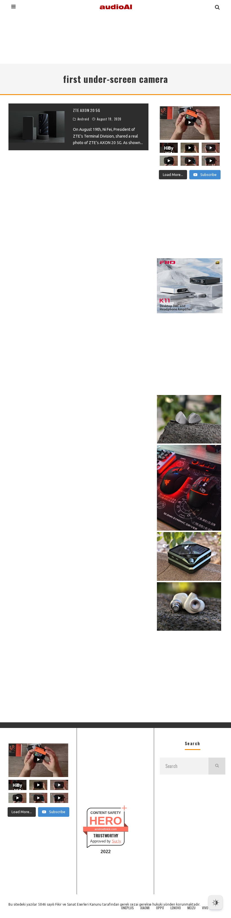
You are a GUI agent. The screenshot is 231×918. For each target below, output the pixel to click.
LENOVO (175, 908)
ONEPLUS (127, 908)
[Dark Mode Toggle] (215, 902)
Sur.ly (116, 841)
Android (83, 119)
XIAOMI (145, 908)
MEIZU (191, 908)
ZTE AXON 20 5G (86, 110)
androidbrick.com (106, 829)
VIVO (205, 908)
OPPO (160, 908)
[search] (216, 766)
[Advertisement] (115, 37)
